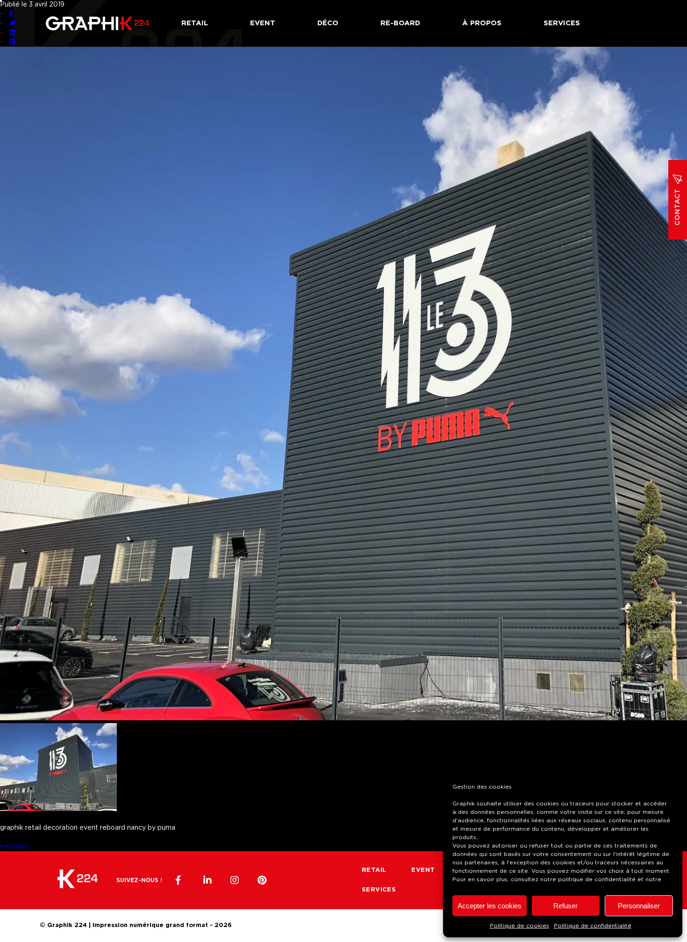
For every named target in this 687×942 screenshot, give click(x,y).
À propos (481, 23)
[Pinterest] (261, 880)
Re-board (400, 23)
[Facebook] (180, 880)
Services (562, 23)
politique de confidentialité (597, 879)
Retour (17, 846)
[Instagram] (234, 880)
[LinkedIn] (207, 880)
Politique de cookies (519, 925)
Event (262, 23)
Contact (677, 206)
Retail (194, 23)
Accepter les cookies (490, 906)
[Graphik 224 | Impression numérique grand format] (77, 880)
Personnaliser (639, 906)
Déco (327, 23)
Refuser (565, 906)
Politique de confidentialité (592, 925)
